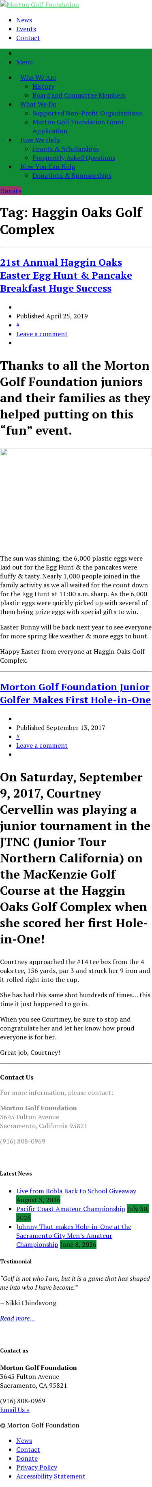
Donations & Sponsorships (71, 175)
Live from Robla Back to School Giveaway (76, 1190)
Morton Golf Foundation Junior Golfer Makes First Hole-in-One (75, 693)
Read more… (17, 1318)
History (43, 86)
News (24, 19)
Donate (10, 190)
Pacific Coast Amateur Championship (70, 1208)
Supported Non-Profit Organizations (87, 113)
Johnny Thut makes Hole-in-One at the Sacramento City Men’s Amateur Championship (73, 1235)
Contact (28, 37)
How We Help (40, 139)
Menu (24, 62)
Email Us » (15, 1409)
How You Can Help (47, 166)
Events (26, 28)
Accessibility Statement (51, 1476)
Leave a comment (42, 333)
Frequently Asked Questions (73, 157)
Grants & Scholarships (65, 148)
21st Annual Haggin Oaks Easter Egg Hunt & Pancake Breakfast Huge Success (66, 275)
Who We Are (38, 77)
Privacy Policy (36, 1467)
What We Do (38, 104)
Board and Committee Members (79, 95)
